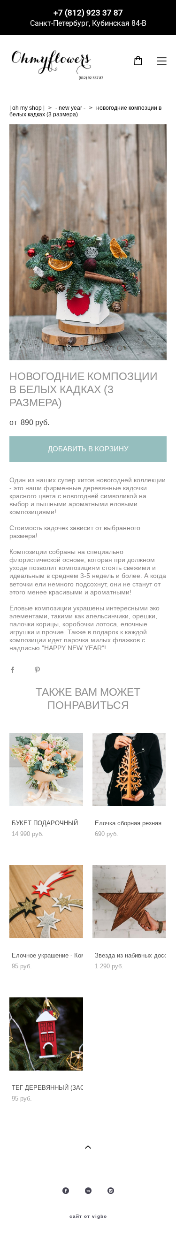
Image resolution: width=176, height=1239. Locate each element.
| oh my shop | (27, 108)
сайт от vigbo (88, 1216)
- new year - (70, 108)
